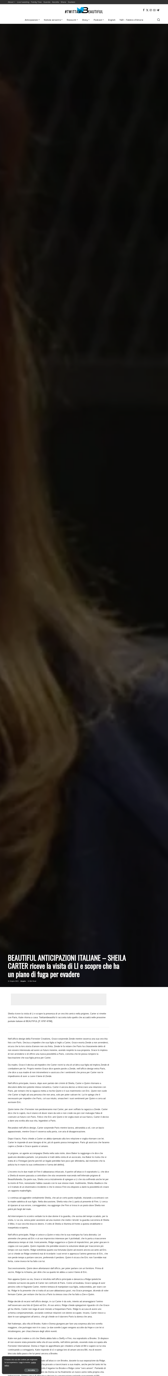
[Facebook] (143, 10)
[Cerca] (158, 20)
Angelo (23, 981)
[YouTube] (154, 10)
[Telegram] (158, 10)
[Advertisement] (58, 999)
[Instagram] (150, 10)
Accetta (31, 1370)
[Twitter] (147, 10)
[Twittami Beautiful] (84, 10)
